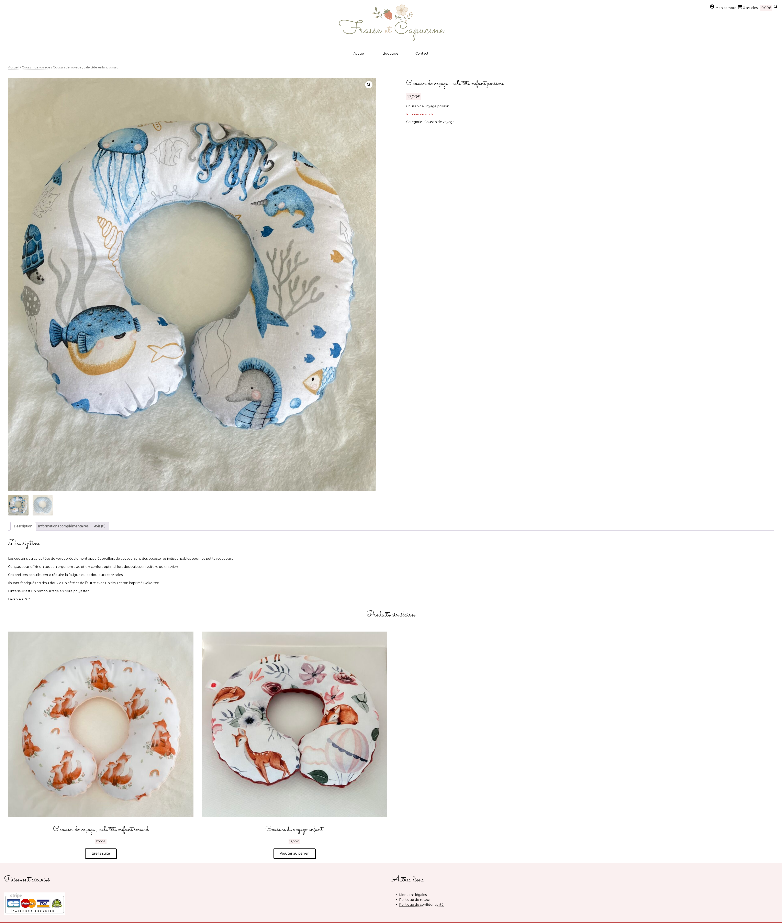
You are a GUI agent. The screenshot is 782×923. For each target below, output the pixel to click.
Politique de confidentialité (421, 905)
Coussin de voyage (36, 67)
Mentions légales (413, 895)
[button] (368, 84)
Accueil (360, 53)
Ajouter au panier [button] (294, 853)
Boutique (390, 53)
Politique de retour (415, 900)
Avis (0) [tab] (99, 526)
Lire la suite (101, 853)
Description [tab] (23, 526)
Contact (421, 53)
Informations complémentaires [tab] (63, 526)
